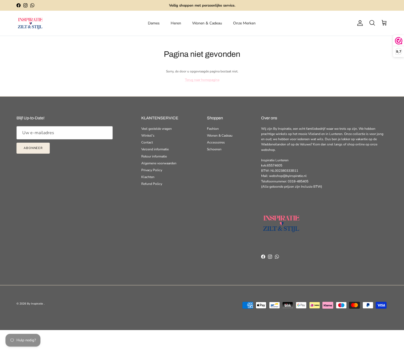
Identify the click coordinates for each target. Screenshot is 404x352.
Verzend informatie (155, 149)
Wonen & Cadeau (207, 23)
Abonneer (33, 148)
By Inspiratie (35, 304)
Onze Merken (244, 23)
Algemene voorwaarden (158, 163)
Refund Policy (151, 184)
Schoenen (214, 149)
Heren (176, 23)
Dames (154, 23)
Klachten (147, 177)
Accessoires (216, 142)
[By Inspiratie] (30, 23)
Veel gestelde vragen (156, 128)
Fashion (213, 128)
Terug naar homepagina (202, 80)
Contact (147, 142)
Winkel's (147, 135)
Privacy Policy (151, 170)
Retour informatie (154, 156)
